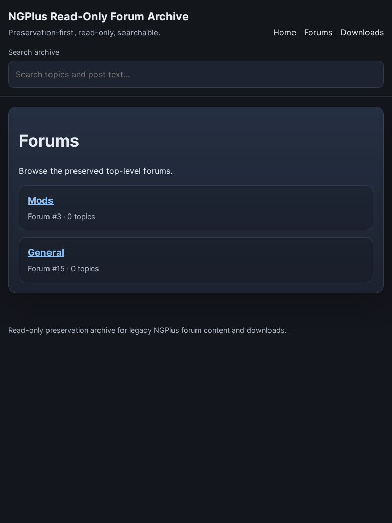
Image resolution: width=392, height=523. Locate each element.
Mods (41, 200)
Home (284, 32)
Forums (318, 32)
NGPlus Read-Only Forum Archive (98, 16)
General (46, 252)
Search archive (33, 51)
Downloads (362, 32)
